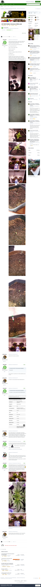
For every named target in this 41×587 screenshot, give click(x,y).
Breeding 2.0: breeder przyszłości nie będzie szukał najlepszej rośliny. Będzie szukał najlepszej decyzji (35, 46)
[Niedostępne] (17, 162)
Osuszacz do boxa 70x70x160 (34, 83)
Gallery (11, 4)
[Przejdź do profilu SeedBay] (29, 51)
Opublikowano (33, 117)
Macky (4, 452)
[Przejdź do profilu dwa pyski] (2, 28)
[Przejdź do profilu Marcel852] (29, 99)
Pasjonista (38, 19)
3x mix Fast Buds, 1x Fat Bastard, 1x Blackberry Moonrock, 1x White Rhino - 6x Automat (35, 104)
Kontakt (22, 580)
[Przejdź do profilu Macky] (5, 455)
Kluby (8, 6)
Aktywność (7, 4)
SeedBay (32, 53)
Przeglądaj (2, 4)
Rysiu (21, 569)
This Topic (36, 4)
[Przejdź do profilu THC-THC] (29, 69)
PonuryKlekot (4, 560)
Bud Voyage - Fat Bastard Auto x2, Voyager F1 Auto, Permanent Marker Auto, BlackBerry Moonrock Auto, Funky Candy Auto (34, 88)
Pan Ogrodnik (4, 555)
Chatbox (5, 6)
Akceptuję (38, 585)
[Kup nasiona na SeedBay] (13, 20)
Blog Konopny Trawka (36, 60)
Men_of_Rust (31, 80)
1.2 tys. (5, 361)
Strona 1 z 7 (14, 36)
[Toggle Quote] (9, 368)
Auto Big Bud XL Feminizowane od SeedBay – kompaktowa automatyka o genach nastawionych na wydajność (35, 52)
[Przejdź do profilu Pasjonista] (35, 19)
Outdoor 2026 (32, 98)
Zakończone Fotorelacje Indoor (14, 28)
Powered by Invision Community (20, 582)
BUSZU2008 (4, 573)
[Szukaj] (39, 4)
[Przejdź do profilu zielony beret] (29, 83)
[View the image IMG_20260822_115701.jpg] (34, 167)
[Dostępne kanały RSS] (39, 578)
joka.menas (5, 354)
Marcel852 (31, 99)
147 (5, 46)
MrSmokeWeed (22, 564)
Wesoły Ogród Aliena (34, 116)
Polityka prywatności (17, 580)
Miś (3, 569)
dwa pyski (6, 27)
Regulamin (12, 6)
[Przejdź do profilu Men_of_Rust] (29, 77)
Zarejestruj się (38, 1)
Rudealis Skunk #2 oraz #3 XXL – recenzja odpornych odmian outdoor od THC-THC (35, 69)
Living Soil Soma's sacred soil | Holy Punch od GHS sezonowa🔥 (34, 94)
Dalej (9, 36)
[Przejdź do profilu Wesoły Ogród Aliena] (29, 93)
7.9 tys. (5, 459)
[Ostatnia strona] (11, 36)
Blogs (13, 4)
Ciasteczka (25, 580)
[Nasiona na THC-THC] (13, 14)
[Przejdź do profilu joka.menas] (5, 357)
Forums (2, 6)
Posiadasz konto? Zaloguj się (30, 1)
